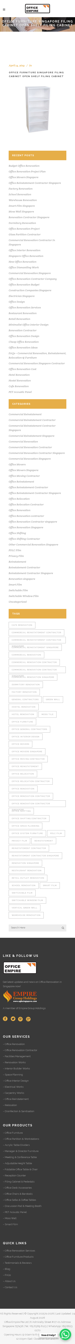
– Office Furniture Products (18, 1256)
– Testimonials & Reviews (17, 1262)
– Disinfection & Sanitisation (18, 1111)
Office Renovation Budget (24, 284)
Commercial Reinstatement (25, 414)
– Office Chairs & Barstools (17, 1193)
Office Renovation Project (24, 228)
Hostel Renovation (20, 380)
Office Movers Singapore (23, 177)
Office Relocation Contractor (26, 504)
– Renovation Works (14, 1062)
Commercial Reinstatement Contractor (32, 420)
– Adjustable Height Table (17, 1163)
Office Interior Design (25, 737)
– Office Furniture (13, 1132)
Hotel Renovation (19, 374)
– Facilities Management (17, 1056)
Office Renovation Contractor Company (33, 279)
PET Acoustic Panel (20, 392)
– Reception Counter (14, 1175)
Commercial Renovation (23, 441)
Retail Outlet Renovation (28, 878)
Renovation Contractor (23, 330)
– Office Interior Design (16, 1080)
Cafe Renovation (19, 386)
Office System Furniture (27, 833)
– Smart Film (10, 1224)
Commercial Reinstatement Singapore (31, 436)
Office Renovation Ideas (23, 347)
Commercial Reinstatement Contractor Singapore (36, 641)
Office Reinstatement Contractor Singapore (35, 183)
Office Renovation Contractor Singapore (31, 805)
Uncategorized (18, 601)
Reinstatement (17, 561)
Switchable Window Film (24, 596)
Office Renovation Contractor (31, 796)
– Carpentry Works (13, 1092)
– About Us (9, 1281)
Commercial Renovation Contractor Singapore (37, 453)
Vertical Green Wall (24, 908)
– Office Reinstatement (16, 1099)
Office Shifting (17, 533)
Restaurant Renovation (23, 313)
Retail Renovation (19, 319)
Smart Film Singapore (22, 206)
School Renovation (20, 194)
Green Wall (53, 699)
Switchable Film (18, 590)
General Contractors (25, 699)
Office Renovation (19, 510)
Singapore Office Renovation (26, 256)
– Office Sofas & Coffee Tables (19, 1199)
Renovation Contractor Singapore (29, 217)
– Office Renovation (14, 1044)
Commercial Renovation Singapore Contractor (37, 363)
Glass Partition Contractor (25, 234)
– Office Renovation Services (19, 1250)
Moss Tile (47, 714)
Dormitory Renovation (22, 223)
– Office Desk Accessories (17, 1187)
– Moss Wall (10, 1218)
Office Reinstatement (21, 481)
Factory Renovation (20, 188)
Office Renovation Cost (22, 369)
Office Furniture (22, 722)
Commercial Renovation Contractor (30, 447)
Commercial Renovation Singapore (30, 273)
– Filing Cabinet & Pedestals (18, 1181)
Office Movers (17, 464)
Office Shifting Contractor (24, 538)
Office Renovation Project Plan (27, 171)
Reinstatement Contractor (24, 567)
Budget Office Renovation (24, 165)
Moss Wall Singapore (21, 211)
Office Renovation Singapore (26, 527)
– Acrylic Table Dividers (16, 1145)
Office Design (17, 301)
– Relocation (10, 1105)
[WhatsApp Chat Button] (65, 1334)
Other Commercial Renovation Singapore (33, 544)
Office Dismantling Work (24, 267)
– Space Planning (13, 1074)
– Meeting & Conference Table (20, 1157)
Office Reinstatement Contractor (28, 487)
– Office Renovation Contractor (20, 1050)
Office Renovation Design (24, 336)
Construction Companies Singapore (30, 290)
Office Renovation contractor (26, 516)
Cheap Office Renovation (24, 341)
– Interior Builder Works (16, 1068)
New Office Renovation (22, 261)
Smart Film (15, 584)
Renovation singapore (22, 579)
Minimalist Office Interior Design (28, 324)
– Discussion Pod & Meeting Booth (22, 1206)
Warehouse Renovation (23, 200)
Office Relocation (19, 498)
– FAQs (7, 1275)
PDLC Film (15, 550)
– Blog (6, 1269)
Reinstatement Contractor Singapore (31, 573)
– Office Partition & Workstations (21, 1138)
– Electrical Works (13, 1086)
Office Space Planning (25, 826)
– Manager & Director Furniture (20, 1151)
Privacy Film (16, 556)
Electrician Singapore (22, 296)
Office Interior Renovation (24, 250)
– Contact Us (10, 1287)
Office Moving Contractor (24, 476)
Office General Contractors (29, 729)
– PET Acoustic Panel (15, 1212)
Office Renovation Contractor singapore (33, 521)
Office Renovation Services (25, 307)
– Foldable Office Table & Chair (20, 1169)
